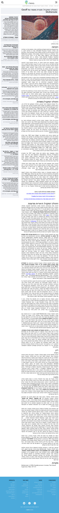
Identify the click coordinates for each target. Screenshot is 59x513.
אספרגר (54, 487)
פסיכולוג (54, 482)
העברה (27, 95)
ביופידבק (26, 489)
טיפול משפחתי (25, 491)
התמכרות (54, 494)
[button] (2, 2)
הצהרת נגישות (12, 489)
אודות (13, 482)
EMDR (27, 494)
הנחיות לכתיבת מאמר (10, 492)
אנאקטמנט (33, 221)
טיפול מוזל (40, 484)
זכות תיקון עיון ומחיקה (10, 491)
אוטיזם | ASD (53, 485)
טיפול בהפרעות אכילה (37, 487)
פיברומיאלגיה (53, 489)
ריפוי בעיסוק (25, 484)
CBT (27, 482)
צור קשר (13, 494)
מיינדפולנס (53, 492)
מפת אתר (13, 498)
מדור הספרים (39, 489)
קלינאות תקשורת (25, 485)
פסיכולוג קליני (53, 484)
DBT (27, 487)
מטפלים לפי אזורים (38, 482)
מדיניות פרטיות (12, 487)
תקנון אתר (13, 485)
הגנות (47, 215)
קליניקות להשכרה (38, 485)
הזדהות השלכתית (30, 274)
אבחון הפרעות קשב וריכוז (37, 492)
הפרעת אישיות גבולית (51, 491)
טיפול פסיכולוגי (25, 492)
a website (29, 509)
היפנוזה (26, 496)
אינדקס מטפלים (39, 494)
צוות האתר (12, 484)
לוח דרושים (39, 491)
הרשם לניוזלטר (12, 496)
